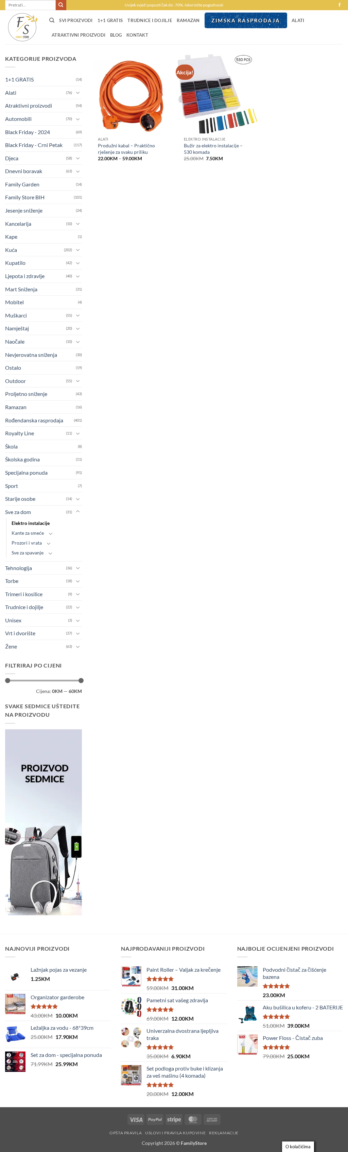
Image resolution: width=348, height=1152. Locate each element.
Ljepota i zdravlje (25, 276)
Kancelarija (18, 223)
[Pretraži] (51, 20)
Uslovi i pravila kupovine (175, 1132)
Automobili (18, 118)
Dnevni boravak (23, 171)
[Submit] (61, 5)
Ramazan (188, 20)
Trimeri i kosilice (23, 594)
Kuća (11, 249)
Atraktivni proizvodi (78, 35)
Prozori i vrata (27, 543)
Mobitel (14, 302)
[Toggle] (78, 92)
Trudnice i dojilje (149, 20)
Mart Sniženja (21, 289)
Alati (298, 20)
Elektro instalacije (31, 523)
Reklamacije (224, 1132)
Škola (11, 446)
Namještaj (17, 328)
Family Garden (22, 184)
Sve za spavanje (28, 552)
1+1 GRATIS (110, 20)
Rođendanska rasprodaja (34, 420)
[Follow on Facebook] (339, 5)
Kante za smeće (28, 533)
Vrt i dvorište (20, 633)
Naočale (14, 341)
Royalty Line (19, 433)
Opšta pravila (125, 1132)
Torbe (11, 581)
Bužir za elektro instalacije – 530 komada (213, 149)
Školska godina (22, 459)
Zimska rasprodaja (246, 20)
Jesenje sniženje (23, 210)
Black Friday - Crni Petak (34, 145)
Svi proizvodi (75, 20)
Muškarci (16, 315)
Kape (11, 236)
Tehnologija (18, 568)
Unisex (13, 620)
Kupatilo (15, 262)
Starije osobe (20, 498)
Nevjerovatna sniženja (31, 354)
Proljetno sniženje (26, 393)
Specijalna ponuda (26, 472)
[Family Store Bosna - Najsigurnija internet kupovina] (22, 27)
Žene (11, 646)
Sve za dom (18, 512)
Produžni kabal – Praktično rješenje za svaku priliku (126, 149)
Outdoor (15, 381)
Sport (11, 485)
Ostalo (13, 367)
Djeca (11, 158)
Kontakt (137, 35)
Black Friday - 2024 (27, 132)
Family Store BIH (25, 197)
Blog (116, 35)
